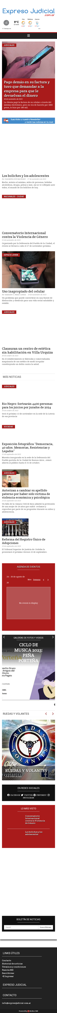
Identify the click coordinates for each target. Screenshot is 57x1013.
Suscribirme (45, 927)
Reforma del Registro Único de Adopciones (23, 541)
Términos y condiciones (14, 967)
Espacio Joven (11, 255)
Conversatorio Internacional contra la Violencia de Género (25, 235)
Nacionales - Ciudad (14, 196)
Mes (29, 580)
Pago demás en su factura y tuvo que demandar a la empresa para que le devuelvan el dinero (27, 89)
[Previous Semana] (43, 579)
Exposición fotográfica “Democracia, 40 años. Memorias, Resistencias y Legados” (27, 447)
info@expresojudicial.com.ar (16, 1003)
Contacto (6, 960)
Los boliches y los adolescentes (25, 176)
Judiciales (9, 45)
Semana (36, 580)
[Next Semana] (48, 579)
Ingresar (9, 976)
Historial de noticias (12, 963)
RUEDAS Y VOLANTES (26, 770)
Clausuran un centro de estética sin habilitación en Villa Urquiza (27, 350)
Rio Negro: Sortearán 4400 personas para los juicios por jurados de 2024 (27, 405)
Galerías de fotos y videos (28, 638)
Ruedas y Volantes (16, 713)
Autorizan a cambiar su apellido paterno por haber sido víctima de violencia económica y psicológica (26, 494)
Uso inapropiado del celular (23, 291)
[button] (4, 637)
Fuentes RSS (7, 970)
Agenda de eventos (28, 566)
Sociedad (8, 427)
